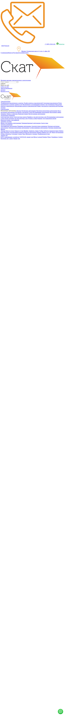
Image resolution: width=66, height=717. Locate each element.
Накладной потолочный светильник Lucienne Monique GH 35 (19, 312)
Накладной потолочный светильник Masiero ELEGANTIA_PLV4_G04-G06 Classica (25, 358)
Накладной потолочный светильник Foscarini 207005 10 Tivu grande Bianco (23, 260)
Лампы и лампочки (12, 114)
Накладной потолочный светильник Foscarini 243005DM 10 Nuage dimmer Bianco (24, 273)
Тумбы (41, 131)
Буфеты (61, 131)
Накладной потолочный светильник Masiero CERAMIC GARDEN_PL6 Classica (24, 390)
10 (5, 519)
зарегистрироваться (6, 88)
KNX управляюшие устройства (10, 137)
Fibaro (49, 137)
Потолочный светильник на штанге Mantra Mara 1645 (16, 493)
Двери (53, 132)
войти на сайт (5, 86)
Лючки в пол (19, 104)
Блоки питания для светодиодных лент (16, 118)
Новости (10, 52)
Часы (23, 134)
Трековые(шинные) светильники (31, 123)
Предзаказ (4, 218)
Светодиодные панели (20, 117)
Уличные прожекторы (54, 127)
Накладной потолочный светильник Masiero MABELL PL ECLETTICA (22, 384)
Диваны (3, 131)
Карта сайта (8, 563)
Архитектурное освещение (39, 126)
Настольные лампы (55, 112)
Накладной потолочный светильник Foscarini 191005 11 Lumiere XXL (21, 227)
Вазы (2, 132)
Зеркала (16, 131)
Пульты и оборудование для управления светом (42, 118)
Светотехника (8, 183)
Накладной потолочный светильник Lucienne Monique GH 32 (19, 306)
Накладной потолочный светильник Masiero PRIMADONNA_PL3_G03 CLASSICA (25, 377)
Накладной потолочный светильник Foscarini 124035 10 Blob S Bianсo (21, 240)
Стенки (20, 134)
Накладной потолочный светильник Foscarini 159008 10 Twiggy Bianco (21, 286)
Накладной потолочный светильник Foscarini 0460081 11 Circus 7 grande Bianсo (24, 247)
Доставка (15, 52)
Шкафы (26, 131)
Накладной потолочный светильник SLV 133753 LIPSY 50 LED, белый (22, 478)
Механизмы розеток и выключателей (26, 106)
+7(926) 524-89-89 (8, 537)
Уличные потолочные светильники (19, 127)
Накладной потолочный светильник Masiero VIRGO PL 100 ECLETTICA (22, 397)
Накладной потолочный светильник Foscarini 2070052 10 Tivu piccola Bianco (23, 299)
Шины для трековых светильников (11, 123)
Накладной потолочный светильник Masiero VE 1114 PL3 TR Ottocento (21, 345)
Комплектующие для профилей (10, 120)
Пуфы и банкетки (6, 134)
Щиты (35, 137)
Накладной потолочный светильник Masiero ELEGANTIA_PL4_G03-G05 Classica (25, 364)
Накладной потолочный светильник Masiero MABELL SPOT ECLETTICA (23, 410)
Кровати (39, 132)
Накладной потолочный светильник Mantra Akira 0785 (17, 486)
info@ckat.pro (5, 45)
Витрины (7, 132)
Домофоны (54, 137)
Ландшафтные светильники (9, 126)
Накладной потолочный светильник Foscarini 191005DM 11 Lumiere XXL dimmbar (25, 280)
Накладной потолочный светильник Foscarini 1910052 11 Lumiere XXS (21, 267)
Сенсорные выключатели (50, 103)
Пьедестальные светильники (36, 114)
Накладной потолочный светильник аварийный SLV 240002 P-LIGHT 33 (22, 448)
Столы (12, 131)
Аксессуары (44, 123)
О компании (4, 52)
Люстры (18, 110)
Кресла (8, 131)
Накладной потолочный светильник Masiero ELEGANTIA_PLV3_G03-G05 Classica (25, 371)
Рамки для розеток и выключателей (47, 106)
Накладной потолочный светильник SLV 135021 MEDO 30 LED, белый (22, 428)
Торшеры (3, 114)
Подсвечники (59, 132)
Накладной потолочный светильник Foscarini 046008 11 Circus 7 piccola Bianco (24, 221)
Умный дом (16, 138)
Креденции (33, 132)
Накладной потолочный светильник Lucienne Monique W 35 (18, 332)
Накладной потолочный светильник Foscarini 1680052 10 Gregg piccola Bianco (23, 253)
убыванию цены (6, 202)
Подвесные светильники (28, 110)
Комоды (21, 132)
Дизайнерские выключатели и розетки (12, 103)
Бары (57, 131)
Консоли (26, 132)
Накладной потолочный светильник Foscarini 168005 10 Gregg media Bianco (23, 234)
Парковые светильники (24, 126)
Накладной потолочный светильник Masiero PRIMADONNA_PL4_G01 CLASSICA (25, 403)
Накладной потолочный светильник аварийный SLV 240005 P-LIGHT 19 (22, 438)
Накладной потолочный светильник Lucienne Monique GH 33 (19, 319)
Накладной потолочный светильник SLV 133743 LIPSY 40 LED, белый (22, 468)
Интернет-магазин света (11, 177)
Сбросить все (5, 211)
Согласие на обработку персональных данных (34, 577)
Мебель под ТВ (46, 132)
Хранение (52, 131)
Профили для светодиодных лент (37, 117)
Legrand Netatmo (42, 137)
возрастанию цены (7, 199)
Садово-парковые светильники (39, 127)
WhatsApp (61, 44)
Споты (31, 112)
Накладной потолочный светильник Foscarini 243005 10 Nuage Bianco (21, 293)
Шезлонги (29, 134)
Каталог (6, 180)
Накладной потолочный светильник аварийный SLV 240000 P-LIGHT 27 (22, 458)
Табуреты (46, 131)
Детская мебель (14, 132)
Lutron (11, 138)
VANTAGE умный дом (26, 137)
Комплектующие (23, 114)
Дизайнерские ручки (44, 134)
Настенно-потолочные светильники (46, 110)
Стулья (21, 131)
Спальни (34, 134)
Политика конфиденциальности (37, 561)
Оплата (20, 52)
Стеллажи (14, 134)
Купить (3, 489)
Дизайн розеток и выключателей (33, 103)
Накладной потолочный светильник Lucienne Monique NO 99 (19, 325)
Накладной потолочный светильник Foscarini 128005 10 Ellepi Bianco (21, 214)
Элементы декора (34, 131)
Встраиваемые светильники (41, 112)
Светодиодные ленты (7, 117)
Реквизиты (50, 561)
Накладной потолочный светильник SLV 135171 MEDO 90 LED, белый (22, 418)
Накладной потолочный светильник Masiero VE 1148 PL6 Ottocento (20, 351)
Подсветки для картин (21, 112)
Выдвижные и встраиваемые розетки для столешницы (39, 104)
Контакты (25, 52)
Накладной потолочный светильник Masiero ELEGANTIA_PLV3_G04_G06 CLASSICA (26, 338)
